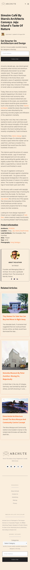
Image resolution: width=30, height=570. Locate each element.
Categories (15, 540)
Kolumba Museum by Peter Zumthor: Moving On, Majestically (14, 376)
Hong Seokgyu (15, 242)
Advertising (15, 497)
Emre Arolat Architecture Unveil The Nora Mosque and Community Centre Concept (14, 419)
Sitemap (15, 500)
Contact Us (15, 494)
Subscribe (15, 59)
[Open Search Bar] (25, 4)
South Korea (24, 231)
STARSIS (12, 228)
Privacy (15, 503)
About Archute (15, 491)
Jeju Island (4, 199)
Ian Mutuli (9, 34)
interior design (16, 136)
